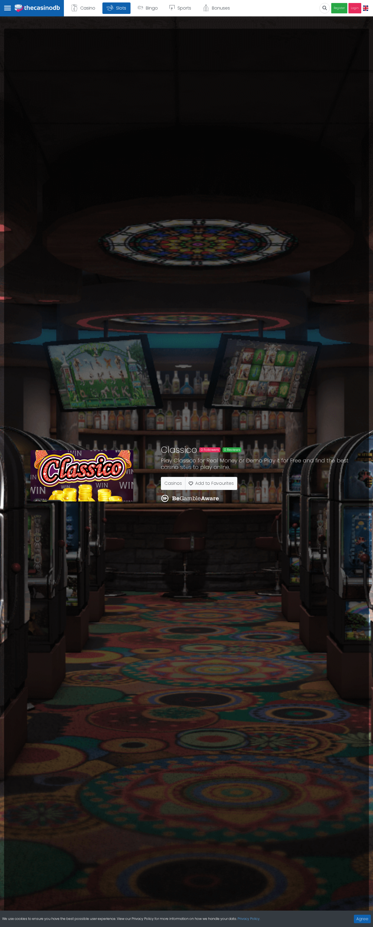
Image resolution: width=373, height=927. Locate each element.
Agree (362, 919)
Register (339, 8)
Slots (121, 8)
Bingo (152, 8)
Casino (87, 8)
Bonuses (221, 8)
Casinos (173, 483)
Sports (184, 8)
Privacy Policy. (249, 918)
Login (355, 8)
